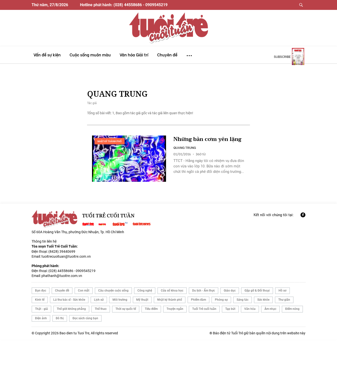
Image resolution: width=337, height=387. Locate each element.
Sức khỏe (263, 299)
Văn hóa (250, 309)
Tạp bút (230, 309)
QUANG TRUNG (184, 147)
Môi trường (119, 299)
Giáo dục (230, 290)
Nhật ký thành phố (109, 141)
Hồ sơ (282, 290)
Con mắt (83, 290)
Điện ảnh (41, 318)
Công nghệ (144, 290)
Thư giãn (284, 299)
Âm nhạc (270, 309)
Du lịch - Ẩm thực (203, 290)
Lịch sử (99, 299)
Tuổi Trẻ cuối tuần (204, 309)
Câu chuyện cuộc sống (113, 290)
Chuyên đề (62, 290)
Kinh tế (39, 299)
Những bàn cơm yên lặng (207, 139)
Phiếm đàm (198, 299)
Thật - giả (41, 309)
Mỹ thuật (142, 299)
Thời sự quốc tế (125, 309)
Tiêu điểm (151, 309)
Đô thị (60, 318)
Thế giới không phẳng (71, 309)
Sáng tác (242, 299)
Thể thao (101, 309)
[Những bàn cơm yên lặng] (129, 159)
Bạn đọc (40, 290)
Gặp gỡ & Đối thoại (257, 290)
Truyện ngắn (175, 309)
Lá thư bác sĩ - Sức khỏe (69, 299)
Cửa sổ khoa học (172, 290)
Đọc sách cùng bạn (85, 318)
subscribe (282, 56)
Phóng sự (221, 299)
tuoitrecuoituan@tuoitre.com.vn (66, 256)
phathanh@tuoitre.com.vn (61, 276)
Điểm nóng (292, 309)
